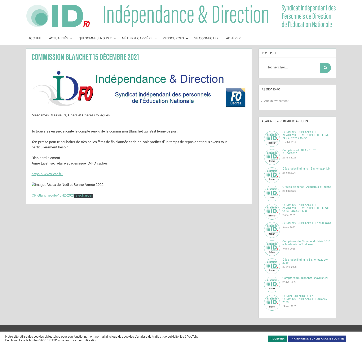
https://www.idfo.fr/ (47, 174)
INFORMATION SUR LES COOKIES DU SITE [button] (317, 338)
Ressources (173, 38)
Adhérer (233, 38)
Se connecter (206, 38)
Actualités (58, 38)
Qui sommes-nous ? (95, 38)
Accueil (34, 38)
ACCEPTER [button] (277, 338)
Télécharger (83, 196)
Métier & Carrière (137, 38)
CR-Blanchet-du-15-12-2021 (53, 196)
